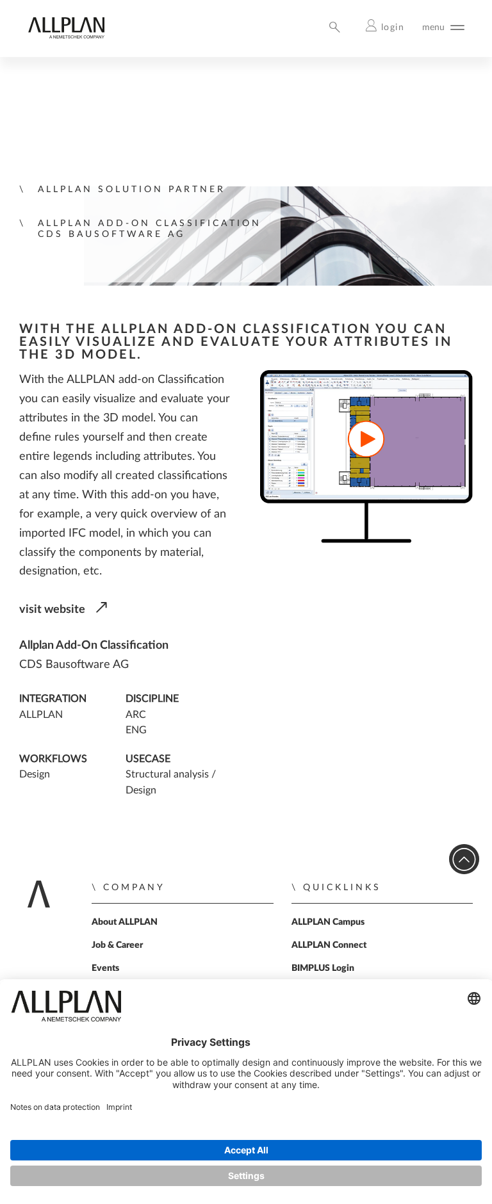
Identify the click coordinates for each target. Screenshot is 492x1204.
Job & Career (117, 945)
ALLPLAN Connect (328, 945)
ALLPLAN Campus (328, 922)
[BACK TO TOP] (464, 859)
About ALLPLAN (125, 922)
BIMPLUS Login (322, 968)
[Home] (66, 35)
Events (105, 968)
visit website (52, 609)
